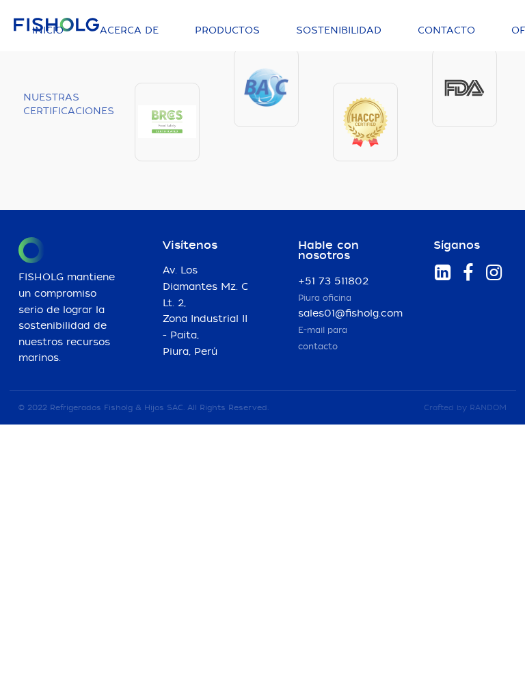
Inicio (48, 31)
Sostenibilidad (338, 31)
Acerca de (129, 31)
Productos (227, 31)
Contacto (446, 31)
